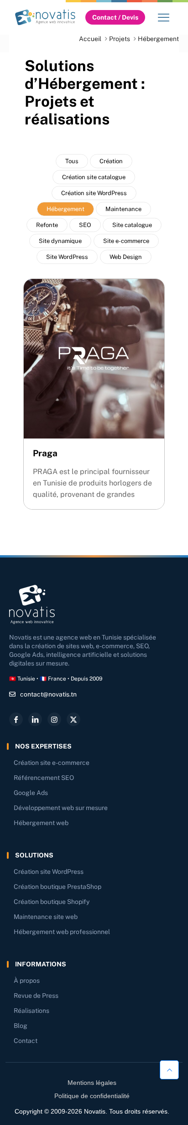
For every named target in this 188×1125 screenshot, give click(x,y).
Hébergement (65, 209)
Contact (25, 1040)
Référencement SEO (44, 777)
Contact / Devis (115, 17)
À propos (27, 980)
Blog (20, 1025)
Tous (71, 161)
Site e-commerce (126, 240)
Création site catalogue (93, 177)
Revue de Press (36, 995)
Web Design (126, 256)
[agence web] (45, 17)
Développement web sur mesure (61, 807)
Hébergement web (41, 822)
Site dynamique (60, 240)
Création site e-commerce (51, 762)
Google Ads (31, 792)
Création (111, 161)
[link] (45, 17)
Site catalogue (132, 225)
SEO (85, 225)
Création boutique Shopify (51, 901)
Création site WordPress (94, 193)
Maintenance (123, 209)
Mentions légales (92, 1082)
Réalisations (31, 1010)
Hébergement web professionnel (62, 931)
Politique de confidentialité (92, 1095)
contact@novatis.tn (48, 694)
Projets (119, 38)
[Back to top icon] (169, 1067)
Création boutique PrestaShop (57, 886)
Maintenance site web (46, 916)
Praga (45, 453)
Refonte (47, 225)
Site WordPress (67, 256)
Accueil (90, 38)
